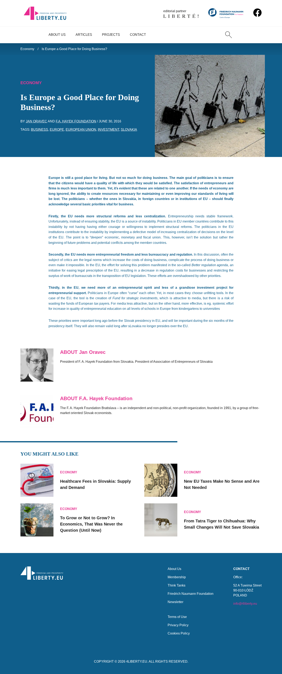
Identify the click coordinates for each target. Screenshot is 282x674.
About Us (57, 34)
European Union (81, 129)
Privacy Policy (178, 625)
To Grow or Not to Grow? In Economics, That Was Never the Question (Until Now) (91, 524)
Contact (138, 34)
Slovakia (129, 129)
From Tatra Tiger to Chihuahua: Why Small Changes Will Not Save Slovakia (221, 524)
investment (108, 129)
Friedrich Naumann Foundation (190, 593)
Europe (57, 129)
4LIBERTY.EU (136, 661)
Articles (84, 34)
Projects (111, 34)
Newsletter (175, 602)
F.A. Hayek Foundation (76, 121)
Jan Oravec (36, 121)
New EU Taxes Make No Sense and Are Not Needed (221, 484)
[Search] (228, 34)
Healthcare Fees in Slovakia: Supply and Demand (95, 484)
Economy (27, 49)
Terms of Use (177, 617)
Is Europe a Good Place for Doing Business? (74, 49)
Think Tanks (176, 585)
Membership (177, 577)
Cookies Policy (179, 633)
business (39, 129)
